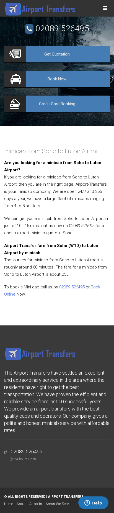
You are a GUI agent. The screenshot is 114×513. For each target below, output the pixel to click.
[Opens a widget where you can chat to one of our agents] (93, 503)
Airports (35, 504)
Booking (57, 103)
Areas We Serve (58, 504)
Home (8, 504)
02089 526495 (62, 28)
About (21, 504)
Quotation (57, 54)
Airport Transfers (66, 497)
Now (57, 79)
